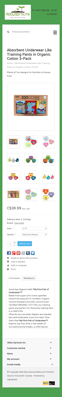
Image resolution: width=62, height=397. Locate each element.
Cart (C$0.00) (42, 10)
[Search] (8, 32)
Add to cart (24, 243)
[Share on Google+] (14, 253)
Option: (11, 234)
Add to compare (18, 265)
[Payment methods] (46, 383)
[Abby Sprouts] (18, 12)
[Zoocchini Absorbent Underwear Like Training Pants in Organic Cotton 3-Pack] (31, 107)
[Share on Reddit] (23, 253)
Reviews (29, 278)
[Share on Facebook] (9, 253)
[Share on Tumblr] (28, 253)
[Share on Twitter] (33, 253)
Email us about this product (24, 258)
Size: (10, 228)
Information (14, 278)
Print (13, 269)
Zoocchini (19, 223)
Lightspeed (12, 379)
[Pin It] (18, 253)
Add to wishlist (17, 261)
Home (10, 63)
